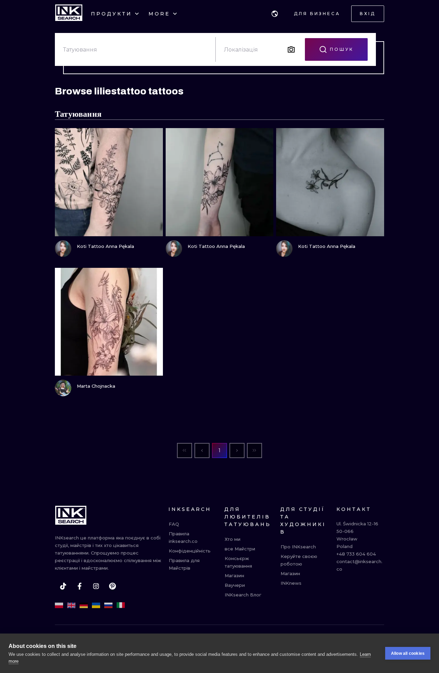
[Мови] (274, 13)
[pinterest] (112, 586)
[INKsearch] (69, 13)
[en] (71, 605)
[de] (84, 605)
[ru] (108, 605)
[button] (274, 13)
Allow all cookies (408, 653)
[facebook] (79, 586)
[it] (121, 605)
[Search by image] (291, 49)
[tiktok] (63, 586)
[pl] (59, 605)
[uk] (96, 605)
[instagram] (96, 586)
